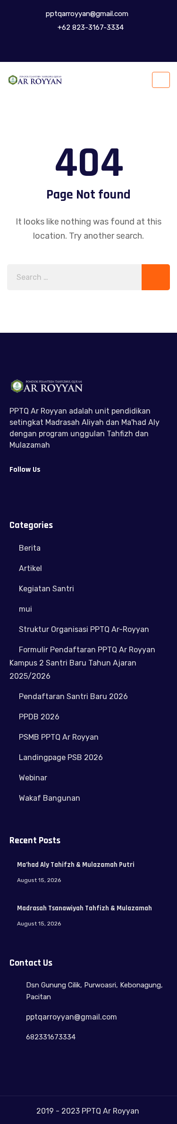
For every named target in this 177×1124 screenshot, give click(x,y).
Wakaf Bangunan (49, 798)
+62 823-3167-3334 (90, 27)
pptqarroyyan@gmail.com (86, 13)
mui (25, 609)
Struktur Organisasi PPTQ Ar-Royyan (84, 629)
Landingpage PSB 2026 (61, 757)
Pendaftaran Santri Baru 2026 (73, 696)
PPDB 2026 (39, 716)
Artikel (30, 568)
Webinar (33, 777)
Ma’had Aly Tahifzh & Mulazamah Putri (76, 864)
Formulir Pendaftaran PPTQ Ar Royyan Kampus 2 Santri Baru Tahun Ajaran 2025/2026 (82, 663)
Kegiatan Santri (46, 588)
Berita (30, 548)
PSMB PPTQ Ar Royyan (59, 737)
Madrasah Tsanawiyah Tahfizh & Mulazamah (84, 908)
